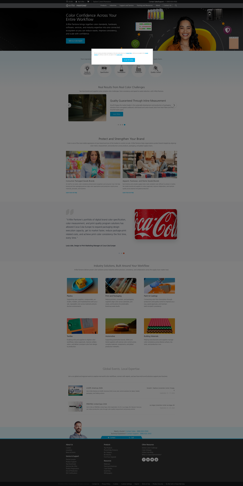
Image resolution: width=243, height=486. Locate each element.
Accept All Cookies (128, 60)
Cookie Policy (129, 53)
